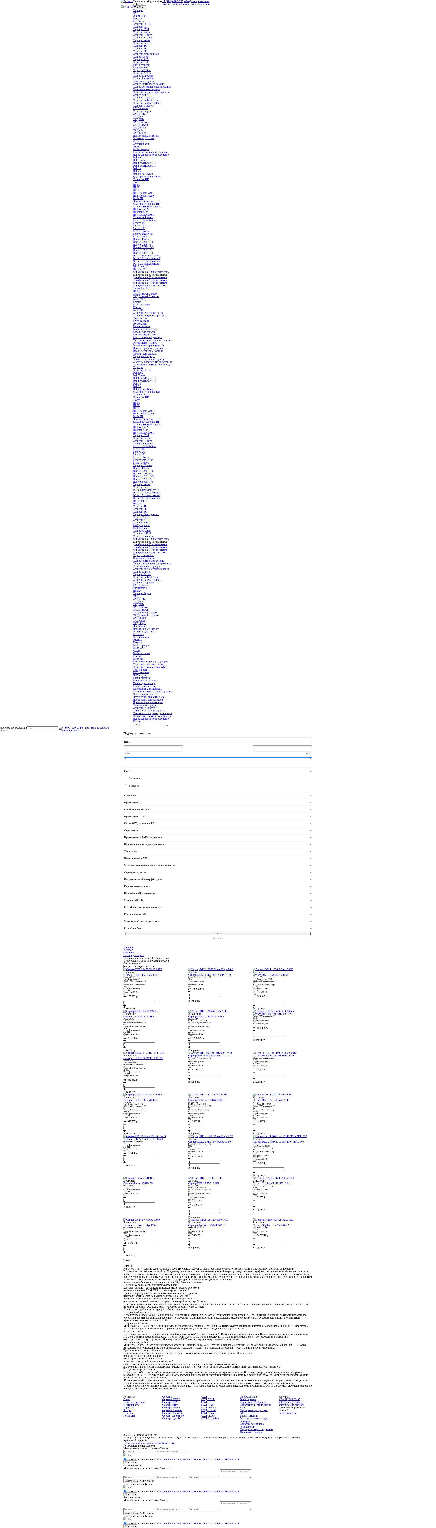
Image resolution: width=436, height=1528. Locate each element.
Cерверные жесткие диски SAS (255, 1406)
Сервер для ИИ (142, 94)
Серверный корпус (144, 356)
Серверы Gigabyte (143, 105)
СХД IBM (138, 119)
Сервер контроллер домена (148, 83)
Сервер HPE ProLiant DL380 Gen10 (273, 1055)
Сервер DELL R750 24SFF (138, 1016)
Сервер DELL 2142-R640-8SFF (206, 1016)
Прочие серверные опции (148, 350)
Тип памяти (130, 851)
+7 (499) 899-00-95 (72, 727)
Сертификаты (141, 143)
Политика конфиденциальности (142, 1442)
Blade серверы (141, 149)
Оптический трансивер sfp (148, 345)
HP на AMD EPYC (144, 214)
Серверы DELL (142, 23)
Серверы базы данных (146, 53)
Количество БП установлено (139, 893)
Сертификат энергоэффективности (143, 907)
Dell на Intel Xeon (143, 173)
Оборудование (248, 1396)
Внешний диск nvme (145, 329)
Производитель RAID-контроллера (143, 837)
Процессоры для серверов (148, 348)
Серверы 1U (140, 45)
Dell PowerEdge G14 (144, 165)
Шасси (137, 307)
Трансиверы (140, 318)
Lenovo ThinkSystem (144, 220)
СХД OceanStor (210, 1418)
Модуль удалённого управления (141, 921)
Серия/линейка (132, 928)
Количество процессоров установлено (144, 844)
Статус (128, 771)
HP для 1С (139, 269)
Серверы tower (141, 40)
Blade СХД (139, 299)
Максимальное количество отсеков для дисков (149, 865)
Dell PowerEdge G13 (144, 162)
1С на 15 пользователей (146, 261)
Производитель (132, 802)
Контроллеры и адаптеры (147, 337)
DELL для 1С (140, 266)
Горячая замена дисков (137, 886)
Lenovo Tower (141, 231)
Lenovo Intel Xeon (143, 233)
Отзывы (137, 146)
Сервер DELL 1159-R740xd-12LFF (143, 1058)
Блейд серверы (141, 64)
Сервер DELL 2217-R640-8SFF (271, 1100)
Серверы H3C (141, 62)
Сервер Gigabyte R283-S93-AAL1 (272, 1183)
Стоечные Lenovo (143, 217)
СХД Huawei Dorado (145, 293)
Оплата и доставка (143, 138)
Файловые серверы (144, 81)
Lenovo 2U (139, 225)
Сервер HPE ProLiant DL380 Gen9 (272, 1013)
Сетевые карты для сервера (149, 359)
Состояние (130, 795)
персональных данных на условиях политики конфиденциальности (199, 1459)
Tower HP (138, 182)
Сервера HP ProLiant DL (147, 206)
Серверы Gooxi (142, 97)
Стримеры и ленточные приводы (152, 364)
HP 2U (136, 187)
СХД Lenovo (140, 122)
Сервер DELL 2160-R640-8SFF (141, 1100)
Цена (127, 742)
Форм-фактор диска (135, 872)
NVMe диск (140, 323)
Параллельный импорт (146, 135)
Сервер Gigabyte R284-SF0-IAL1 (207, 1225)
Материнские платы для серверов (152, 340)
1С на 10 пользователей (146, 258)
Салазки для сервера (145, 353)
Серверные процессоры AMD (150, 315)
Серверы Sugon (142, 111)
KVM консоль (141, 320)
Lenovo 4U (139, 228)
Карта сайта (168, 1442)
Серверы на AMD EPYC (147, 102)
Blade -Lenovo (141, 236)
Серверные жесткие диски (148, 312)
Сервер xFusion (142, 70)
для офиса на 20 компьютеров (150, 280)
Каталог (137, 18)
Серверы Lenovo (142, 34)
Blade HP (138, 198)
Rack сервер (140, 67)
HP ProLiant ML (142, 209)
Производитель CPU (135, 816)
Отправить (130, 1462)
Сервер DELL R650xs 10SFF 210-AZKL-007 (278, 1141)
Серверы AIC (141, 59)
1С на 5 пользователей (146, 255)
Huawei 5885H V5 (143, 252)
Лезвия (137, 301)
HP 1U (136, 184)
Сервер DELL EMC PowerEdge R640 (209, 974)
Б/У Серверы (140, 108)
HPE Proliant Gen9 (143, 195)
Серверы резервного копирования (252, 1425)
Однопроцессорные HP (146, 201)
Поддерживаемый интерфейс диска (143, 879)
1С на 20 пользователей (146, 263)
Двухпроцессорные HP (146, 203)
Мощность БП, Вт (134, 900)
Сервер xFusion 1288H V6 (138, 1183)
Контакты (138, 21)
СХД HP (138, 116)
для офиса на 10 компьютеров (150, 282)
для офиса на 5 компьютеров (149, 285)
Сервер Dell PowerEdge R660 (140, 1225)
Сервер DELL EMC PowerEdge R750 (209, 1141)
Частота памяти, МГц (136, 858)
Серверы (138, 10)
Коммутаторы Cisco (144, 334)
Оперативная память (145, 342)
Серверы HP (140, 26)
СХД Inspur (139, 127)
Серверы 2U (140, 48)
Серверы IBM (141, 29)
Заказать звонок (171, 4)
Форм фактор (131, 830)
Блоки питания (141, 326)
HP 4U (136, 190)
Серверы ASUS (142, 73)
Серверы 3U (140, 51)
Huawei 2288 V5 (142, 244)
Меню (142, 7)
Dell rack (138, 157)
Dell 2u (137, 171)
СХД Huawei (140, 124)
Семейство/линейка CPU (137, 809)
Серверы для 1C (142, 43)
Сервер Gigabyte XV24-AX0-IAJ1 (272, 1225)
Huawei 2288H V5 (143, 247)
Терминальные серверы (146, 89)
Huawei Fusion (141, 239)
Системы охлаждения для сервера (152, 361)
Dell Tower (139, 160)
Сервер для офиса (143, 75)
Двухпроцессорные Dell (147, 176)
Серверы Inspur (142, 32)
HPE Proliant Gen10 (144, 192)
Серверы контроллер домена (256, 1429)
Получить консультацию (195, 4)
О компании (140, 15)
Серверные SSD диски (253, 1402)
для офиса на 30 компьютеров (150, 277)
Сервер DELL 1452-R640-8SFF (141, 974)
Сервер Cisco (140, 56)
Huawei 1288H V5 (143, 241)
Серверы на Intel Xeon (146, 100)
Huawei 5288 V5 (142, 250)
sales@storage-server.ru (96, 727)
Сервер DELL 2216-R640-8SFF (206, 1100)
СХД (136, 13)
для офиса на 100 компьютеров (151, 271)
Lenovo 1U (139, 222)
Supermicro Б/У (141, 288)
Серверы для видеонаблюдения (151, 92)
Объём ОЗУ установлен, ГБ (139, 823)
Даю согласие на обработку (183, 1459)
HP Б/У (137, 290)
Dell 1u (137, 168)
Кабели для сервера (144, 331)
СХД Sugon (139, 132)
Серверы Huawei (142, 37)
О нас (126, 1399)
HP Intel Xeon (140, 211)
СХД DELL (139, 113)
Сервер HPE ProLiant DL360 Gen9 (143, 1139)
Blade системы (141, 304)
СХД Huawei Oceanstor (146, 296)
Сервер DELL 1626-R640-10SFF (271, 974)
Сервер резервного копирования (152, 86)
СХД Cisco (139, 130)
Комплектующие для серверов (150, 152)
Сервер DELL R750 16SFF (203, 1183)
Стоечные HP (141, 179)
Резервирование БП (135, 914)
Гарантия (138, 141)
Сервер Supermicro (143, 78)
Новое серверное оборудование (151, 154)
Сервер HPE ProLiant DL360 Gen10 (208, 1055)
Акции (127, 1410)
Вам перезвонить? (72, 730)
